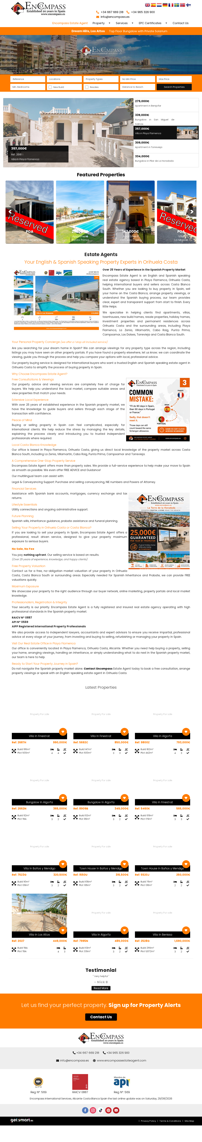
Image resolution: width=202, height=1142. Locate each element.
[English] (147, 5)
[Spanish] (153, 5)
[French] (170, 5)
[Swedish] (176, 5)
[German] (165, 5)
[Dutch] (159, 5)
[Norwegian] (182, 5)
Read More (101, 988)
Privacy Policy (148, 1120)
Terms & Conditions (170, 1120)
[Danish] (188, 5)
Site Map (189, 1120)
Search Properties (174, 87)
